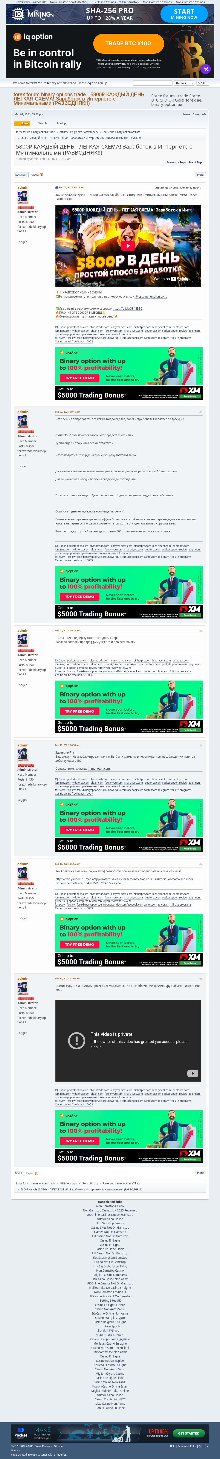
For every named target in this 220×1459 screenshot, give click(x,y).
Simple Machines (43, 1446)
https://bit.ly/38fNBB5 (127, 308)
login (90, 83)
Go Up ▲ (204, 1446)
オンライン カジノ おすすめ (110, 1266)
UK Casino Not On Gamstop (110, 1236)
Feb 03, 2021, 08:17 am (71, 187)
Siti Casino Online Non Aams (110, 1279)
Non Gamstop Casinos (110, 1223)
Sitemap (58, 1446)
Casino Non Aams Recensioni (110, 1348)
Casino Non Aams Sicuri (110, 1309)
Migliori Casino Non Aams (110, 1275)
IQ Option (60, 327)
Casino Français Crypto (110, 1318)
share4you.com (133, 331)
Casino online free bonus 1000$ (74, 341)
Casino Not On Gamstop (110, 1262)
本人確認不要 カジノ (110, 1331)
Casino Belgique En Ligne (110, 1322)
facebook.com (135, 338)
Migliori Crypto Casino (110, 1373)
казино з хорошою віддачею (110, 1339)
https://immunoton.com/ (150, 296)
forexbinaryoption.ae (89, 338)
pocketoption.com (77, 327)
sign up (102, 83)
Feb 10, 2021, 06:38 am (67, 745)
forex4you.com (113, 331)
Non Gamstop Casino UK (110, 1292)
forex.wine (125, 334)
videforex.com (80, 331)
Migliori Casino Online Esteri (110, 1386)
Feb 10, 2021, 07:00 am (67, 978)
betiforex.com (153, 331)
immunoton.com (99, 769)
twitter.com (150, 338)
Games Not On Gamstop (110, 1232)
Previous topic (177, 162)
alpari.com (97, 331)
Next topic (196, 162)
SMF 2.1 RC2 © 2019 (22, 1446)
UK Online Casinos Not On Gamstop (110, 1215)
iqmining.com (63, 331)
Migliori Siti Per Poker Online (110, 1391)
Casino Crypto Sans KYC (110, 1399)
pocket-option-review (174, 331)
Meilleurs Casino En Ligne (110, 1343)
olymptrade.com (99, 327)
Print (200, 174)
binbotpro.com (142, 327)
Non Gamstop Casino (110, 1206)
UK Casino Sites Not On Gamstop (110, 1296)
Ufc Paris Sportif (110, 1326)
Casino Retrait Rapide (110, 1361)
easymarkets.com (121, 327)
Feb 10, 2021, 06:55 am (67, 863)
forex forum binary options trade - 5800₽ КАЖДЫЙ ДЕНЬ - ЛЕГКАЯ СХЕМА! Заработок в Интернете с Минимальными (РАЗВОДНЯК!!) (81, 98)
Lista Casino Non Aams (110, 1404)
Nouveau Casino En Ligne (110, 1365)
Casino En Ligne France (110, 1305)
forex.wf (71, 338)
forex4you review (108, 334)
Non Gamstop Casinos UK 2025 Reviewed (110, 1210)
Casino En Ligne (110, 1240)
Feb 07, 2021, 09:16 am (67, 411)
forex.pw (60, 338)
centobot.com (181, 327)
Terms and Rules (187, 1446)
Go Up (19, 1173)
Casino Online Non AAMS (110, 1382)
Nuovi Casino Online (110, 1219)
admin (23, 187)
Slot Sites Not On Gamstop (110, 1258)
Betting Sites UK (110, 1300)
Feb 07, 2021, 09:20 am (67, 630)
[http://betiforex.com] (19, 237)
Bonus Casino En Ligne (110, 1408)
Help (172, 1446)
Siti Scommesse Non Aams (110, 1352)
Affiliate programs (180, 338)
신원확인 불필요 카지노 (110, 1335)
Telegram (163, 338)
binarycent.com (161, 327)
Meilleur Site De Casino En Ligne (110, 1288)
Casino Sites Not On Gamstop (110, 1228)
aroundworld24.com (114, 338)
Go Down (21, 174)
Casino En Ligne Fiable (110, 1249)
